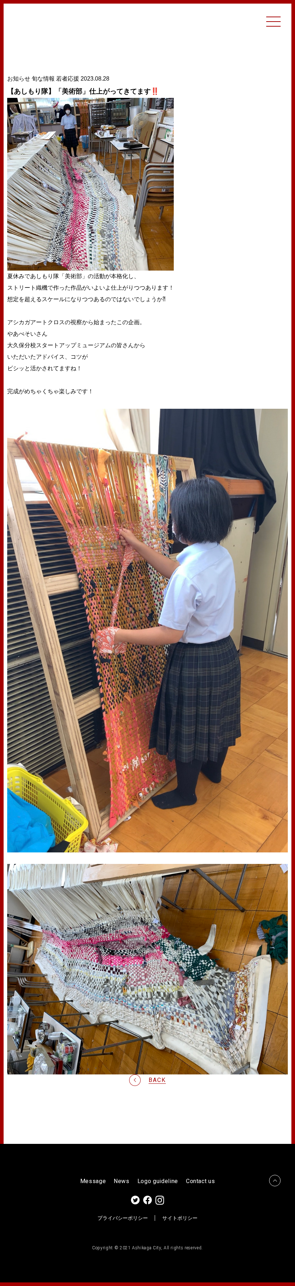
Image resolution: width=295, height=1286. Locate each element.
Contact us (200, 1181)
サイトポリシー (180, 1218)
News (122, 1181)
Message (93, 1181)
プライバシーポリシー (122, 1218)
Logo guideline (157, 1181)
